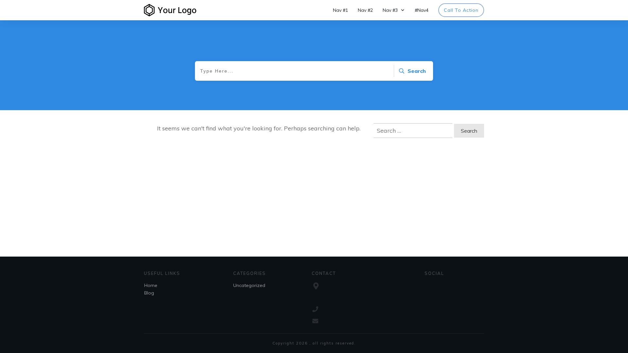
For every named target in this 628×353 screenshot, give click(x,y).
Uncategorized (249, 285)
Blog (149, 293)
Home (150, 285)
